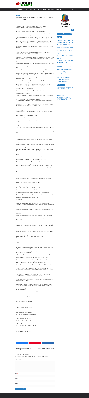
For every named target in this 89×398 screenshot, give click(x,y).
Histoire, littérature (61, 60)
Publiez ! (26, 9)
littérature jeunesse (64, 66)
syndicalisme (63, 75)
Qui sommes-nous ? (19, 9)
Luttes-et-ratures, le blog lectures (55, 9)
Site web (16, 383)
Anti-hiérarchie (61, 40)
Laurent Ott (23, 22)
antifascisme (62, 42)
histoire (70, 58)
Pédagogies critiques (65, 71)
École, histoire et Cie (61, 77)
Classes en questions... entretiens (63, 47)
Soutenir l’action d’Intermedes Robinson (46, 348)
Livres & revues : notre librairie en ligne (38, 9)
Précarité (60, 69)
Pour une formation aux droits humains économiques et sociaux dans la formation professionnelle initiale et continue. (64, 98)
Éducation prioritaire (66, 79)
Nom (16, 373)
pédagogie (64, 69)
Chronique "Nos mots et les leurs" (64, 44)
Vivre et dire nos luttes (69, 75)
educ (60, 55)
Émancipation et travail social (62, 81)
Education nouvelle (64, 55)
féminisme (63, 58)
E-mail (16, 378)
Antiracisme (66, 42)
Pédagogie (18, 15)
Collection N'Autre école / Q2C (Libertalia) (64, 48)
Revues (67, 73)
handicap (66, 58)
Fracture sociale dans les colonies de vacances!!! (23, 349)
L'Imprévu (64, 65)
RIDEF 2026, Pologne (60, 95)
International (70, 60)
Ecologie (58, 55)
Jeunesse (60, 63)
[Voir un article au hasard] (72, 9)
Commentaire (18, 359)
